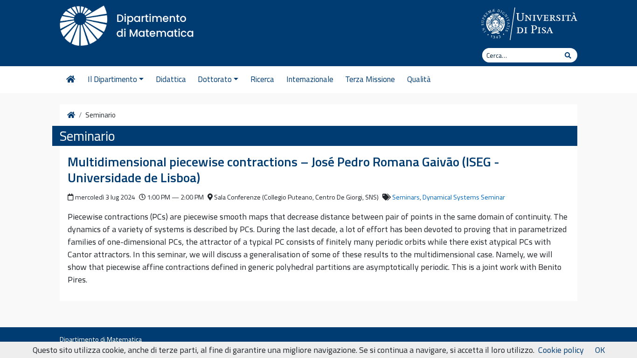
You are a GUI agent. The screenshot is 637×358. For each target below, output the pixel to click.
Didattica (171, 79)
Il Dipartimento (112, 79)
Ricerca (262, 79)
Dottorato (215, 79)
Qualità (419, 79)
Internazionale (309, 79)
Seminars (406, 197)
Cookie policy (561, 350)
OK (600, 350)
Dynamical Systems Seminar (463, 197)
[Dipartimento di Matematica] (130, 23)
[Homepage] (71, 80)
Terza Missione (370, 79)
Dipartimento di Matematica (101, 339)
